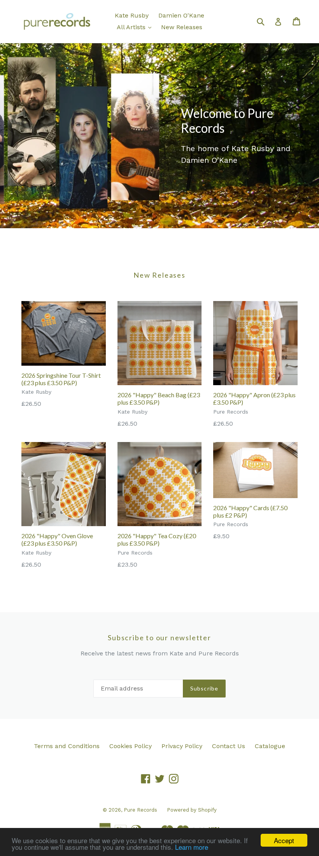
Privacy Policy (181, 746)
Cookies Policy (130, 746)
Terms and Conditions (67, 746)
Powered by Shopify (192, 810)
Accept (284, 840)
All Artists (136, 27)
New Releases (181, 27)
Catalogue (270, 746)
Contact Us (228, 746)
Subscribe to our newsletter (159, 638)
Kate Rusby (132, 15)
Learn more (191, 847)
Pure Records (140, 810)
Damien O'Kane (181, 15)
